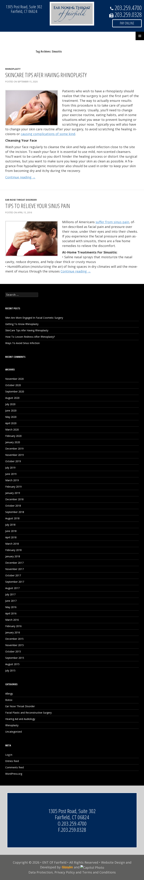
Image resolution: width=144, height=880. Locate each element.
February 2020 (13, 436)
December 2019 (14, 448)
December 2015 (14, 638)
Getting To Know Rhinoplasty (21, 324)
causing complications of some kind (48, 134)
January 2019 (12, 493)
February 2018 (13, 550)
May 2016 (11, 607)
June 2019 (11, 474)
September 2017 (14, 581)
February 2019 (13, 486)
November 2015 (14, 645)
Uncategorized (13, 731)
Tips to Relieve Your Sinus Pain (37, 206)
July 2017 (10, 594)
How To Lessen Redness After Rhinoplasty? (30, 336)
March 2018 (12, 543)
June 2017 (11, 600)
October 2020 (13, 385)
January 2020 (12, 442)
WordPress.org (13, 773)
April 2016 (11, 613)
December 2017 (14, 562)
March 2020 (12, 429)
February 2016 (13, 626)
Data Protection (40, 872)
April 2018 (11, 537)
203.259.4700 (74, 823)
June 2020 (11, 410)
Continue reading (20, 177)
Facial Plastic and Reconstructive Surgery (28, 712)
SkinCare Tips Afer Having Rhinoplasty (46, 75)
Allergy (9, 693)
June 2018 (11, 531)
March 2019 (12, 480)
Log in (8, 754)
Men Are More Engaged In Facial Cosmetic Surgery (34, 317)
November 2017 (14, 569)
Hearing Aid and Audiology (20, 719)
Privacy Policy (64, 872)
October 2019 (13, 461)
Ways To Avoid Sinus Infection (22, 343)
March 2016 (12, 619)
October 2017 (13, 575)
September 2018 (14, 512)
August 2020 (12, 397)
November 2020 (14, 378)
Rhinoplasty (13, 68)
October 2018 (13, 505)
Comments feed (14, 767)
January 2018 (12, 556)
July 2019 (10, 467)
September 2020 (14, 391)
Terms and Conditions (99, 872)
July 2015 (10, 670)
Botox (8, 700)
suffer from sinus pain (112, 222)
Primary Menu (140, 36)
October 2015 (13, 651)
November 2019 (14, 455)
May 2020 (11, 417)
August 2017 (12, 588)
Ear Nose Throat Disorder (21, 199)
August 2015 (12, 664)
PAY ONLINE (127, 23)
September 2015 (14, 657)
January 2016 (12, 632)
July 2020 (10, 404)
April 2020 (11, 423)
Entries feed (12, 761)
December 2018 (14, 499)
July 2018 (10, 524)
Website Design (113, 862)
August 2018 (12, 518)
